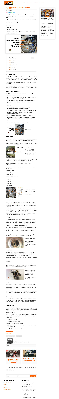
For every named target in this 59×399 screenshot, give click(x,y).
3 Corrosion (13, 65)
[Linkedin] (7, 345)
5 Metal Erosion (13, 69)
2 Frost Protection (14, 64)
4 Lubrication (13, 67)
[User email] (8, 345)
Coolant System (13, 60)
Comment (33, 376)
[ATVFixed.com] (8, 3)
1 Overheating (13, 62)
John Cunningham (9, 8)
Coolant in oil (8, 333)
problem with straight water (16, 203)
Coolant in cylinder (9, 331)
